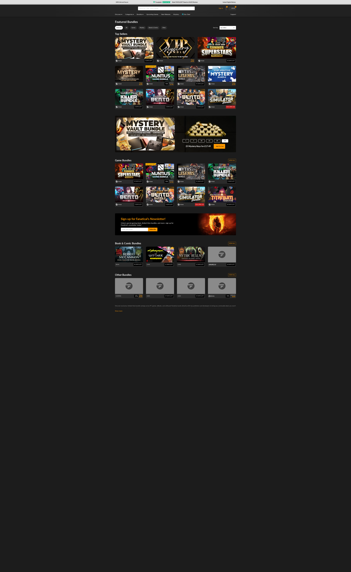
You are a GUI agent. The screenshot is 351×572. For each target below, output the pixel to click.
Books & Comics (153, 27)
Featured (118, 27)
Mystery (176, 14)
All (126, 27)
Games (133, 27)
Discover (118, 14)
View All (232, 160)
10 (201, 140)
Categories (128, 14)
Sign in (221, 8)
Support (233, 14)
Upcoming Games (152, 14)
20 (217, 140)
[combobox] (177, 8)
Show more (118, 311)
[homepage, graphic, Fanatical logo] (125, 8)
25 (225, 140)
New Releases (165, 14)
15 (209, 140)
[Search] (193, 8)
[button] (122, 2)
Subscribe (153, 229)
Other (164, 27)
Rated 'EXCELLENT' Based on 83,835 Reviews (185, 2)
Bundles (139, 14)
